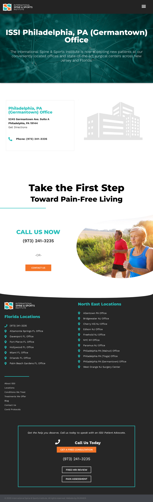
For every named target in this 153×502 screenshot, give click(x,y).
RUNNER (81, 498)
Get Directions (17, 127)
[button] (143, 6)
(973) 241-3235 (38, 240)
